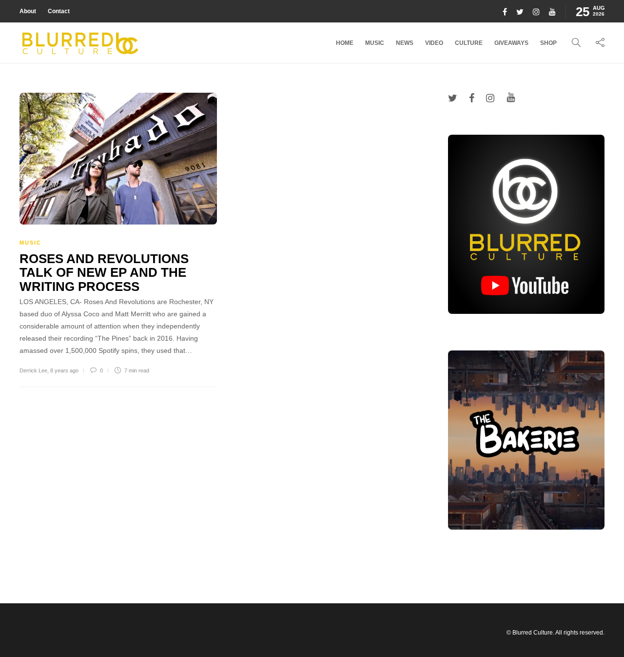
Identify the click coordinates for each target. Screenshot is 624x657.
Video (434, 43)
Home (344, 43)
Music (374, 43)
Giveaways (511, 43)
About (28, 11)
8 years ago (64, 370)
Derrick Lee (33, 370)
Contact (59, 11)
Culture (469, 43)
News (404, 43)
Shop (548, 43)
